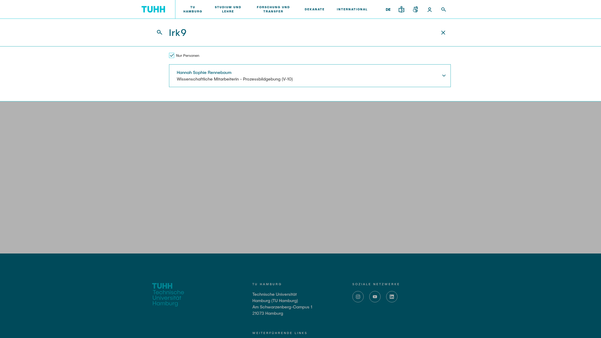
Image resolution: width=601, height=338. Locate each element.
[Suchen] (156, 32)
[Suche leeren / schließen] (443, 32)
